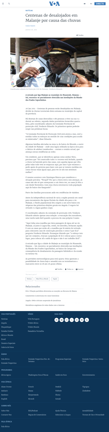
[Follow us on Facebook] (56, 320)
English (4, 399)
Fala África (5, 359)
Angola (4, 323)
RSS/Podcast (33, 411)
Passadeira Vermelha (36, 331)
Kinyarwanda (33, 395)
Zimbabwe (86, 391)
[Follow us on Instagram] (67, 320)
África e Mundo (7, 335)
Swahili (58, 387)
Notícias (29, 11)
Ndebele (58, 391)
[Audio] (91, 3)
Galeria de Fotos (7, 347)
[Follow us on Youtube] (62, 320)
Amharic (4, 391)
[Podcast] (77, 320)
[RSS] (87, 320)
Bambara (4, 395)
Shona (57, 395)
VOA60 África (33, 323)
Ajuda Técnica (60, 411)
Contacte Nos (6, 415)
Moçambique (6, 327)
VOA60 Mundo (33, 327)
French (31, 387)
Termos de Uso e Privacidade (93, 415)
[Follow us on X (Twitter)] (72, 320)
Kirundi (31, 399)
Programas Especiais (63, 359)
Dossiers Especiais (8, 343)
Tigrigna (85, 387)
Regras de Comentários (37, 415)
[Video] (85, 3)
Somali (58, 399)
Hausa (30, 391)
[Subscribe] (82, 320)
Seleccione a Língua (62, 415)
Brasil (3, 339)
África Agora (6, 375)
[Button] (79, 35)
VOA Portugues (33, 319)
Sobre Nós (5, 411)
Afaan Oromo (6, 387)
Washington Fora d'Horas (38, 375)
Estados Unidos (7, 331)
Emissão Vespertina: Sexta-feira (93, 360)
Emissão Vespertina (8, 363)
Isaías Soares (30, 26)
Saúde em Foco (61, 375)
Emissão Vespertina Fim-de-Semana (39, 360)
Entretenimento (88, 375)
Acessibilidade (87, 411)
